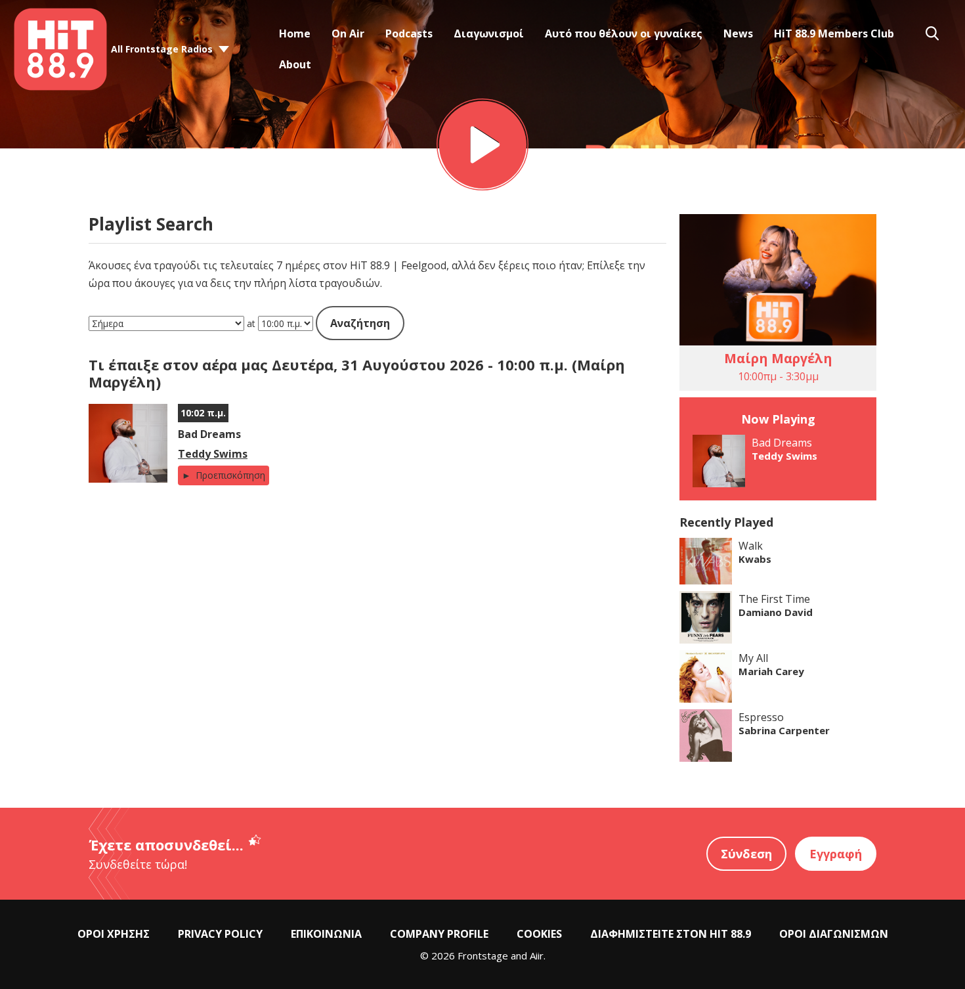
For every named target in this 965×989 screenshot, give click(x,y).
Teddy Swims (212, 454)
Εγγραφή (835, 854)
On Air (348, 33)
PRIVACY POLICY (220, 934)
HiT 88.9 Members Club (834, 33)
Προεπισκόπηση (229, 475)
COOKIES (539, 934)
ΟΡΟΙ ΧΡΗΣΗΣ (113, 934)
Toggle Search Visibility (932, 33)
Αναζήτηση (360, 323)
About (295, 64)
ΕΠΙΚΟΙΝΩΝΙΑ (326, 934)
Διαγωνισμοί (489, 33)
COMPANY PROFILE (439, 934)
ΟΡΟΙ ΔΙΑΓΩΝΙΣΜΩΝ (833, 934)
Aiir (537, 955)
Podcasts (409, 33)
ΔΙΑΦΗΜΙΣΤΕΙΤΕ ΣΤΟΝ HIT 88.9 (670, 934)
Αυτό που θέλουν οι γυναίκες (623, 33)
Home (295, 33)
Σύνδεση (746, 854)
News (738, 33)
